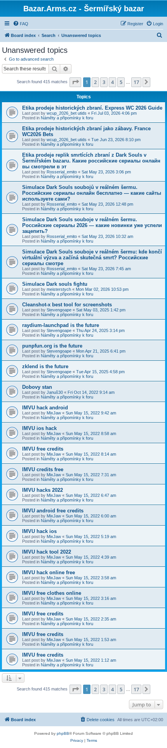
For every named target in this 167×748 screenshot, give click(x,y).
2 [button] (95, 82)
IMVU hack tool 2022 (46, 552)
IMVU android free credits (53, 511)
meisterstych (59, 289)
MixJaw (54, 413)
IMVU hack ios (39, 531)
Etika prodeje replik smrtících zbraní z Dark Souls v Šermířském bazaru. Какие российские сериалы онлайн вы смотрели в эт (91, 161)
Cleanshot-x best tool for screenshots (67, 305)
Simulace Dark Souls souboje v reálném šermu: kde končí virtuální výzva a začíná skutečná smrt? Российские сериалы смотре (92, 257)
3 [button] (104, 82)
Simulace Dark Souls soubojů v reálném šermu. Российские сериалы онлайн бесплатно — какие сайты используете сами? (91, 193)
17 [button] (136, 82)
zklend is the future (45, 366)
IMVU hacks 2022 (42, 490)
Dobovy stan (37, 387)
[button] (75, 82)
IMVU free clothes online (51, 593)
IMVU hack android (45, 408)
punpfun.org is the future (52, 346)
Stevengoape (59, 310)
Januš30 (55, 392)
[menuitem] (20, 23)
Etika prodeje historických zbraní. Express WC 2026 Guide (92, 108)
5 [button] (121, 82)
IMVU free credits (42, 449)
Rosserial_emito (62, 172)
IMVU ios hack (39, 428)
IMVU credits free (42, 469)
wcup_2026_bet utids (67, 113)
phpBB (63, 733)
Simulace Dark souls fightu (54, 284)
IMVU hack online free (48, 572)
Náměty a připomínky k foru (67, 117)
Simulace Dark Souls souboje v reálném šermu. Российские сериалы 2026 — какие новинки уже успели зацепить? (92, 225)
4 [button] (112, 82)
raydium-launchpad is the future (60, 325)
